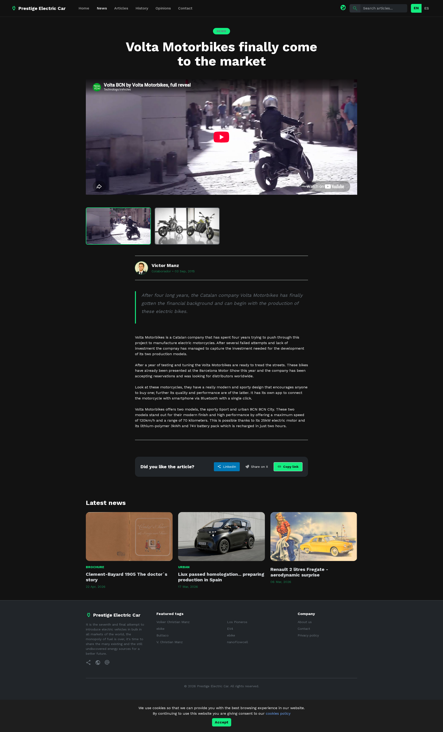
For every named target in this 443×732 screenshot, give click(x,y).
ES (426, 8)
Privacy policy (308, 635)
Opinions (163, 8)
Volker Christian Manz (173, 622)
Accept (221, 722)
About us (305, 622)
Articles (121, 8)
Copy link (288, 466)
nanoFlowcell (237, 642)
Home (83, 8)
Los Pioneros (237, 622)
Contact (185, 8)
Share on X (256, 466)
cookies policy (278, 713)
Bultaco (162, 635)
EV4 (230, 628)
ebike (160, 628)
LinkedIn (227, 466)
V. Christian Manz (169, 642)
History (141, 8)
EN (416, 8)
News (102, 8)
